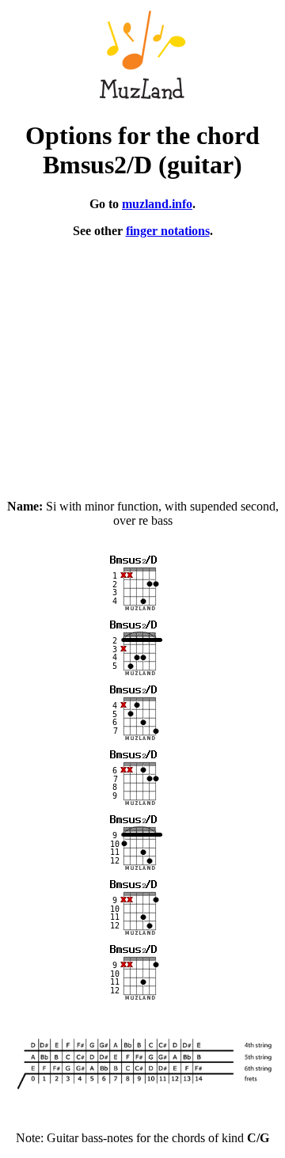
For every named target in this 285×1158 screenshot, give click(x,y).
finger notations (168, 230)
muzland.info (157, 204)
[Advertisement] (142, 362)
